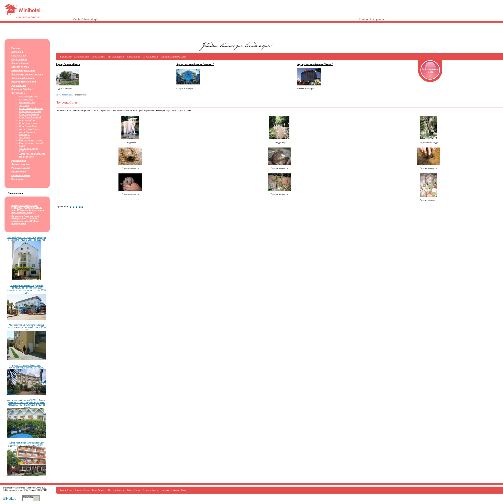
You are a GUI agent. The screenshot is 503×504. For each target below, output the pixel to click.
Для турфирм (18, 160)
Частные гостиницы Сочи (173, 56)
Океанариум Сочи (28, 96)
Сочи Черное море (28, 123)
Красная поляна (20, 67)
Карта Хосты (133, 56)
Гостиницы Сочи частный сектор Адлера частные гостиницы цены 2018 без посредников (25, 220)
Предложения (18, 171)
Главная (15, 48)
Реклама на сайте (20, 168)
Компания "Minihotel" (22, 89)
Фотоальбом (18, 93)
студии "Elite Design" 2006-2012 (31, 490)
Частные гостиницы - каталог (27, 74)
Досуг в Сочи (18, 85)
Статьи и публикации (23, 78)
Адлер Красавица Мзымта (32, 154)
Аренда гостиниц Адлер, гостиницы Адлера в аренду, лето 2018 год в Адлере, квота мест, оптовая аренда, (27, 209)
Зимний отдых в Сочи (23, 70)
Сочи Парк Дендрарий (30, 117)
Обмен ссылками (20, 175)
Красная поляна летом (30, 140)
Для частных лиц (20, 164)
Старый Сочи (26, 99)
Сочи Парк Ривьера (29, 114)
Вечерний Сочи (27, 102)
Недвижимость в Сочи (23, 82)
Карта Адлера (98, 56)
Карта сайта (17, 179)
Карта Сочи (17, 52)
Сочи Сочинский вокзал (31, 108)
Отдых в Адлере (20, 63)
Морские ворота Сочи (30, 111)
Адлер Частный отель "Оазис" (315, 64)
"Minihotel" (31, 488)
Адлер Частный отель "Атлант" (195, 64)
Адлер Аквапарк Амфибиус (27, 133)
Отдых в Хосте (19, 59)
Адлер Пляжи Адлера (29, 129)
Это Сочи (24, 105)
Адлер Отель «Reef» (68, 64)
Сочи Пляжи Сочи (28, 126)
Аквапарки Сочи (27, 120)
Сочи (58, 95)
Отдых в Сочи (19, 55)
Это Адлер (24, 137)
